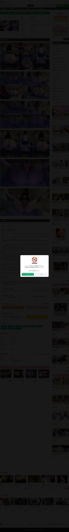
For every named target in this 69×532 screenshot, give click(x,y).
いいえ (41, 274)
